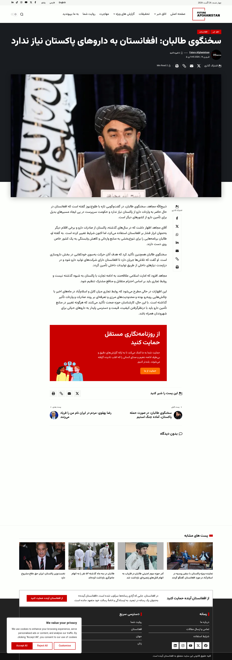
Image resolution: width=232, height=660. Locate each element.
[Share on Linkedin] (177, 243)
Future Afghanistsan (199, 52)
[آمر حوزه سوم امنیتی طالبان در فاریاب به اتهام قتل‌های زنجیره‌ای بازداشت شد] (141, 556)
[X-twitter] (198, 645)
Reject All (42, 646)
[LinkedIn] (12, 2)
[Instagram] (21, 2)
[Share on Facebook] (177, 218)
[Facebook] (35, 2)
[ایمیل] (191, 65)
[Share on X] (198, 65)
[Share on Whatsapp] (177, 234)
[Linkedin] (175, 645)
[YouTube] (26, 2)
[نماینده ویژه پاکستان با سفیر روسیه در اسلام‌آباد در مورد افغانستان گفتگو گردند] (190, 556)
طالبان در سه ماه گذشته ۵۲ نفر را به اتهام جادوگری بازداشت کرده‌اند (93, 576)
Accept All (22, 646)
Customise (65, 646)
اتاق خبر (216, 32)
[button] (21, 14)
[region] (44, 635)
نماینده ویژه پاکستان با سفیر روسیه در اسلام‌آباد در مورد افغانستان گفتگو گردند (192, 576)
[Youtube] (190, 645)
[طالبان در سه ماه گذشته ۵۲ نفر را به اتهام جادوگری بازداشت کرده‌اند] (91, 556)
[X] (31, 2)
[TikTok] (17, 2)
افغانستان (203, 32)
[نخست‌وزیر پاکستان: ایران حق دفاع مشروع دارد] (42, 556)
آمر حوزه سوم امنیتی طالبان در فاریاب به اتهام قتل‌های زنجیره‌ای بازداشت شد (143, 576)
